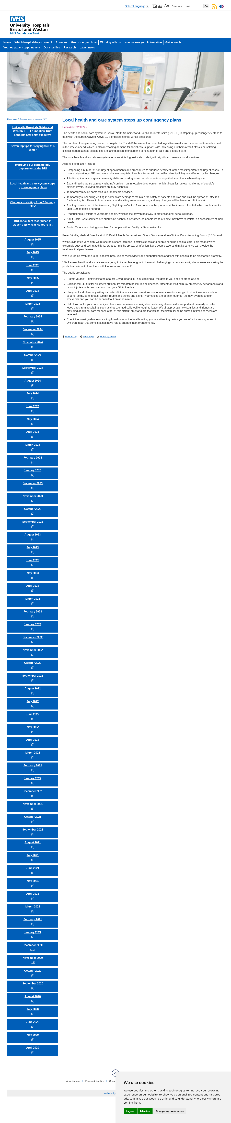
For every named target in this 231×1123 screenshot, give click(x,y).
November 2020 (33, 957)
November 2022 (33, 650)
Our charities (52, 47)
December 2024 (33, 329)
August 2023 (33, 534)
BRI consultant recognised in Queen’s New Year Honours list (32, 223)
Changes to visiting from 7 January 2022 (32, 204)
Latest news (87, 47)
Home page (12, 119)
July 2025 (33, 252)
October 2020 (32, 970)
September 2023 (32, 521)
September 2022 (32, 675)
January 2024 (32, 470)
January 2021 (32, 932)
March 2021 (32, 906)
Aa (154, 6)
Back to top (71, 336)
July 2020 (33, 1009)
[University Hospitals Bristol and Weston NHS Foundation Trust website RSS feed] (214, 8)
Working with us (110, 42)
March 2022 (32, 752)
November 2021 (33, 804)
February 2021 (33, 919)
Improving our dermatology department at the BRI (32, 166)
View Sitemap (73, 1081)
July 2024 (33, 393)
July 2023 (33, 547)
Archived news (26, 119)
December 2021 (33, 791)
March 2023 (32, 598)
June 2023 (32, 560)
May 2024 (33, 419)
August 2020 (33, 996)
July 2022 (33, 701)
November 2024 (33, 342)
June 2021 (32, 868)
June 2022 (32, 714)
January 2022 (41, 119)
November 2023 (33, 496)
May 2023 (33, 573)
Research (70, 47)
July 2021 (33, 855)
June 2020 (32, 1022)
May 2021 (33, 880)
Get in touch (173, 42)
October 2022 (32, 662)
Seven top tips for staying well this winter (33, 148)
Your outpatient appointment (21, 47)
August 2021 (33, 842)
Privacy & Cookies (94, 1081)
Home (7, 42)
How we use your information (143, 42)
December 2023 (33, 483)
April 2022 (32, 739)
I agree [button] (130, 1111)
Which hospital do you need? (33, 42)
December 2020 (33, 945)
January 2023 (32, 624)
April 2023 (32, 585)
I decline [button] (145, 1111)
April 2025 (32, 290)
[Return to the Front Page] (115, 83)
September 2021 (32, 829)
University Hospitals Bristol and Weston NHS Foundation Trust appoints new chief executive (32, 131)
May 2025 (33, 278)
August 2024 (33, 380)
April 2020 (32, 1047)
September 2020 (32, 983)
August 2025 (33, 239)
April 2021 (32, 893)
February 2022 (33, 765)
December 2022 (33, 637)
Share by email (108, 336)
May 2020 (33, 1034)
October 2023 (32, 508)
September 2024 (32, 367)
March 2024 (32, 444)
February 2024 (33, 457)
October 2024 (32, 355)
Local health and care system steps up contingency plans (32, 185)
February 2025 (33, 316)
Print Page (88, 336)
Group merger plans (84, 42)
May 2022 (33, 727)
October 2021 (32, 816)
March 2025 (32, 303)
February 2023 (33, 611)
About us (61, 42)
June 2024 (32, 406)
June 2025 (32, 265)
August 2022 (33, 688)
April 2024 (32, 432)
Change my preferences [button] (170, 1111)
